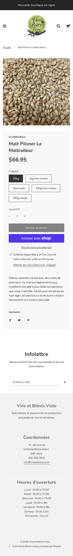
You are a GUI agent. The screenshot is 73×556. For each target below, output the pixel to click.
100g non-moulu (46, 188)
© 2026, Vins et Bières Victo (35, 541)
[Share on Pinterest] (28, 320)
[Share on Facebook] (10, 320)
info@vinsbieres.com (36, 462)
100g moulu (20, 198)
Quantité (14, 209)
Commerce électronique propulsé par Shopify (36, 546)
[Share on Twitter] (19, 320)
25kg (16, 178)
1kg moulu (19, 188)
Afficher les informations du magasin (34, 264)
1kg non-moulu (39, 178)
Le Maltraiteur (17, 137)
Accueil (7, 47)
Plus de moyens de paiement (36, 247)
